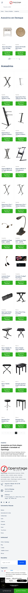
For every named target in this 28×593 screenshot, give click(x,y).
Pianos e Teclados (9, 11)
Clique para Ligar (7, 590)
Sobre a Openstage (5, 542)
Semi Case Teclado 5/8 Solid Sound (7, 312)
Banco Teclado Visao (5, 384)
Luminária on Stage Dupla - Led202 (7, 241)
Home (2, 11)
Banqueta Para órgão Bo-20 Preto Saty (21, 420)
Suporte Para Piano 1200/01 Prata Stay (21, 97)
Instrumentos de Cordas (6, 513)
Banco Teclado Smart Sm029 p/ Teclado (20, 348)
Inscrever (22, 562)
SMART (3, 279)
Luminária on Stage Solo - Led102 (21, 241)
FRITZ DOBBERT (19, 279)
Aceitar (22, 581)
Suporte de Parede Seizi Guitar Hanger (20, 47)
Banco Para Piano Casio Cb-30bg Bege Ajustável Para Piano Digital (7, 47)
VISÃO (3, 387)
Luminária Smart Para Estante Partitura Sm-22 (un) (7, 277)
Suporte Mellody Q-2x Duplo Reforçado (7, 169)
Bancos (3, 44)
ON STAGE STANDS (6, 243)
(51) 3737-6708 (8, 486)
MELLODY (4, 171)
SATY (3, 100)
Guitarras (3, 521)
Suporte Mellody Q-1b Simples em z (21, 169)
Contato (2, 547)
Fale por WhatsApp (21, 590)
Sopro (2, 527)
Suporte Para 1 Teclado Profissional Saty (21, 133)
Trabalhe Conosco (5, 550)
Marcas (2, 553)
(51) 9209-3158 (8, 491)
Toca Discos (3, 530)
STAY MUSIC (18, 100)
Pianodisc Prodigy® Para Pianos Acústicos (21, 277)
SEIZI (16, 50)
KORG (17, 315)
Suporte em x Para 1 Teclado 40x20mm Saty (7, 205)
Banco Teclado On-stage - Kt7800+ (7, 348)
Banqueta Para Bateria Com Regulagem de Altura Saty (5, 420)
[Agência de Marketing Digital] (14, 585)
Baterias (2, 510)
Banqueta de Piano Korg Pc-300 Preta (21, 384)
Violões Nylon (4, 516)
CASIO (3, 50)
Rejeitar (11, 581)
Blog (2, 545)
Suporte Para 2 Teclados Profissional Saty (7, 133)
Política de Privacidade (17, 578)
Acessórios (16, 11)
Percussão (3, 524)
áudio (2, 518)
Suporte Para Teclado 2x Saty (6, 97)
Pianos (2, 533)
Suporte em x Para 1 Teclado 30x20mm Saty (21, 205)
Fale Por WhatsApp (7, 53)
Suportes (17, 44)
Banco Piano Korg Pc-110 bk (20, 312)
